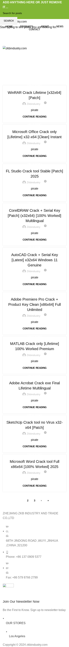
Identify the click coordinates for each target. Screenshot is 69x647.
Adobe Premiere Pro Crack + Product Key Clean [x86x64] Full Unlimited (34, 304)
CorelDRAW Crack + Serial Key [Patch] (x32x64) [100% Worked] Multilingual (34, 215)
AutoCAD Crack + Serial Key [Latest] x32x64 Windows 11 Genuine (34, 260)
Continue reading (35, 116)
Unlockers (34, 85)
